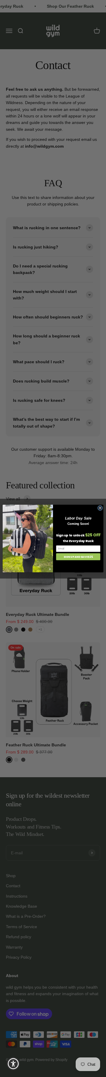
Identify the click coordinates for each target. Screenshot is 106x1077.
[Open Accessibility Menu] (13, 1063)
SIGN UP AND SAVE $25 (78, 556)
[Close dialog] (100, 508)
